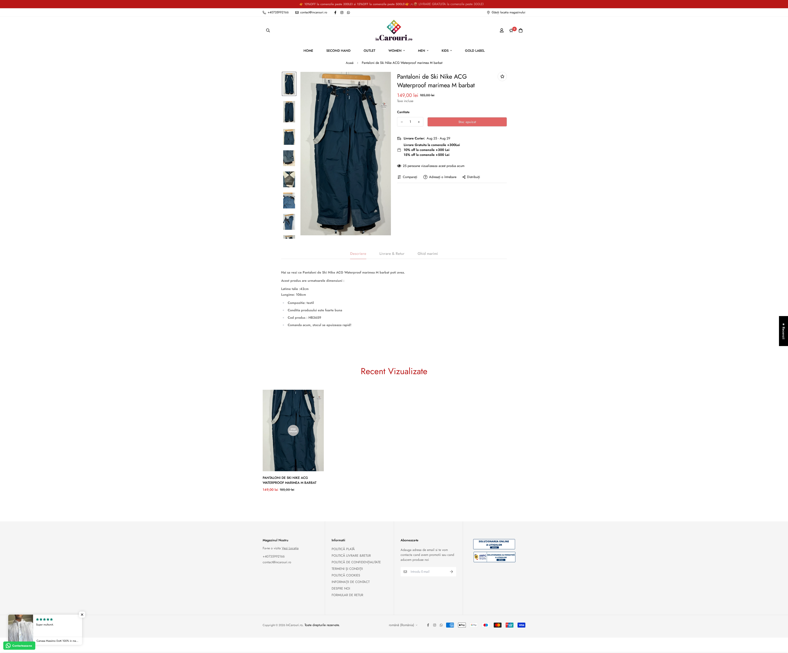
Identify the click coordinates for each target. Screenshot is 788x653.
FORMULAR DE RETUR (347, 595)
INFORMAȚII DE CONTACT (351, 581)
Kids (445, 50)
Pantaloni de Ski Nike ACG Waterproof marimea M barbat (289, 480)
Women (395, 50)
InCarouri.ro (294, 625)
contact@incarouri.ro (277, 562)
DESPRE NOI (341, 588)
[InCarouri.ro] (394, 30)
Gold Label (475, 50)
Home (308, 50)
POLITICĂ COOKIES (346, 575)
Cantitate (403, 112)
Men (421, 50)
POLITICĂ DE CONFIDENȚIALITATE (356, 562)
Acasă (349, 63)
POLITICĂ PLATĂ (343, 549)
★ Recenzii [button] (783, 331)
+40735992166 (274, 556)
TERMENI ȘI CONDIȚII (347, 568)
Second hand (338, 50)
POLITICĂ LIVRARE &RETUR (351, 555)
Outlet (369, 50)
